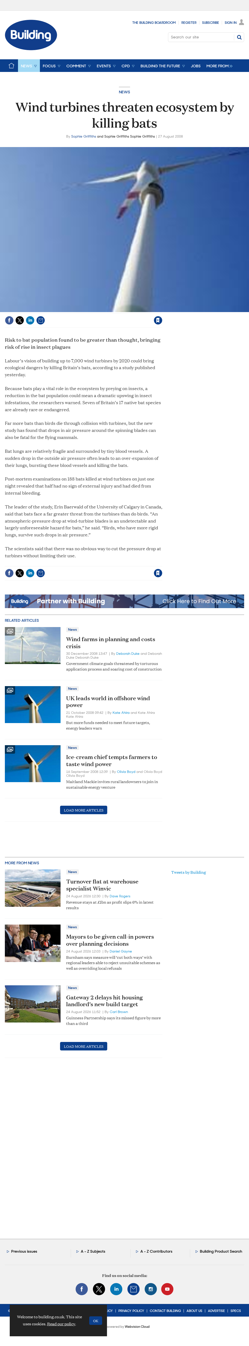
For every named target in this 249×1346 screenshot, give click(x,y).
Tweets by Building (188, 872)
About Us (194, 1311)
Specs (236, 1311)
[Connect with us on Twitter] (99, 1289)
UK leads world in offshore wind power (108, 701)
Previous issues (24, 1251)
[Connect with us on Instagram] (150, 1289)
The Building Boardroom (154, 23)
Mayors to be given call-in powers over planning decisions (110, 940)
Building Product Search (221, 1251)
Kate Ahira (121, 712)
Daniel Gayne (121, 951)
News (124, 92)
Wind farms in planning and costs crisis (110, 642)
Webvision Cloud (137, 1327)
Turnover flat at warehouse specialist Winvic (102, 884)
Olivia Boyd (126, 771)
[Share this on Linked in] (30, 320)
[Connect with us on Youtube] (167, 1289)
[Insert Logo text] (31, 49)
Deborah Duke (128, 653)
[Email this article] (40, 320)
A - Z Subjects (93, 1251)
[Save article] (158, 320)
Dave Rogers (120, 896)
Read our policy (61, 1324)
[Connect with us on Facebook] (81, 1289)
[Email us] (133, 1289)
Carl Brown (119, 1012)
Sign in (97, 310)
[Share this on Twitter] (19, 320)
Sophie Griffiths (83, 136)
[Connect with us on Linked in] (116, 1289)
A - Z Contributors (156, 1251)
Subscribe (210, 23)
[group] (218, 65)
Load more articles (83, 810)
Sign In (231, 23)
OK (95, 1320)
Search (239, 37)
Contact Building (165, 1311)
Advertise (216, 1311)
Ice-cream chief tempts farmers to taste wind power (111, 760)
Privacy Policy (131, 1311)
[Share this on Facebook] (9, 320)
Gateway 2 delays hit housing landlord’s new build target (104, 1000)
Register (188, 23)
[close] (162, 310)
